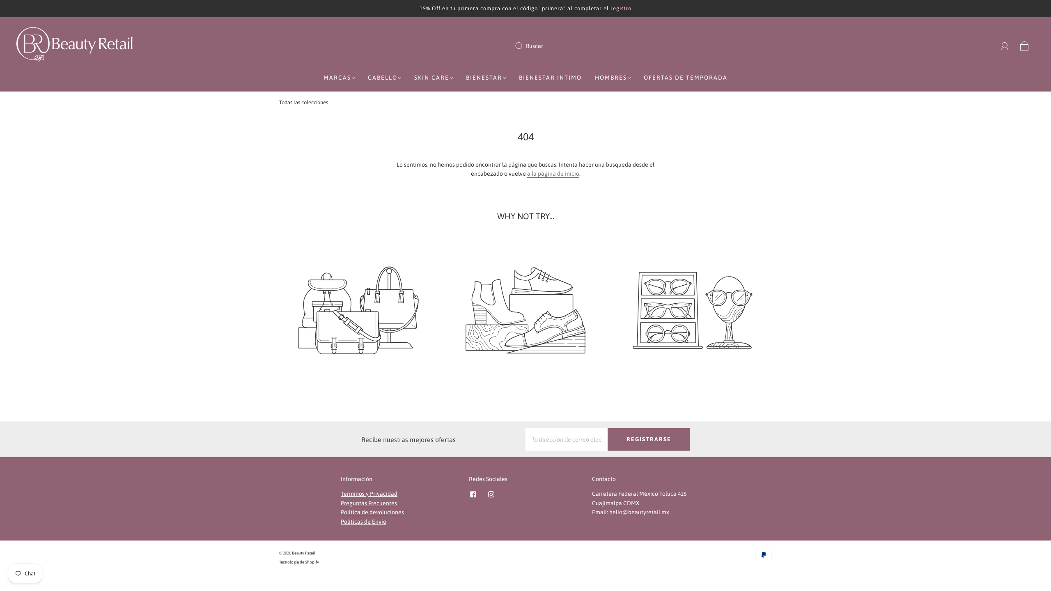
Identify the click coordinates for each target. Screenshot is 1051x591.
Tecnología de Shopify (299, 562)
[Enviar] (524, 46)
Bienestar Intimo (550, 77)
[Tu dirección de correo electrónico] (567, 439)
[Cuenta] (1004, 46)
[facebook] (473, 494)
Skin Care (431, 77)
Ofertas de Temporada (685, 77)
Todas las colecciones (303, 102)
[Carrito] (1024, 46)
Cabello (382, 77)
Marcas (337, 77)
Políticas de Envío (363, 521)
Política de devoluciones (372, 512)
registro (620, 8)
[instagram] (491, 494)
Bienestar (484, 77)
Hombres (611, 77)
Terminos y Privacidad (369, 493)
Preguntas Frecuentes (369, 503)
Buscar (534, 46)
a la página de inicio (553, 173)
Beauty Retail (303, 553)
